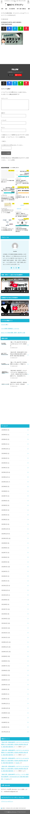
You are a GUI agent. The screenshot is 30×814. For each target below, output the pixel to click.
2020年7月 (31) (6, 665)
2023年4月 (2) (5, 510)
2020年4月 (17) (6, 680)
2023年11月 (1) (6, 477)
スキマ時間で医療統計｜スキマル (10, 328)
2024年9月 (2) (5, 453)
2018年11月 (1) (6, 703)
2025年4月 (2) (5, 439)
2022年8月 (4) (5, 547)
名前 (3, 113)
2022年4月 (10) (6, 566)
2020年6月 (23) (6, 670)
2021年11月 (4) (6, 590)
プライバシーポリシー (7, 801)
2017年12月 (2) (6, 731)
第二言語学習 (12, 8)
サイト (3, 127)
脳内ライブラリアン (12, 811)
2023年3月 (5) (5, 514)
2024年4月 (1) (5, 458)
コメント (4, 98)
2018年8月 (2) (5, 717)
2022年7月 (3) (5, 552)
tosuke (17, 762)
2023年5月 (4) (5, 505)
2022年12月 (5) (6, 529)
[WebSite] (11, 268)
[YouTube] (18, 75)
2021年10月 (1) (6, 595)
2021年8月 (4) (5, 604)
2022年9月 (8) (5, 543)
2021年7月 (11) (6, 609)
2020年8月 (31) (6, 661)
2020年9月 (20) (6, 656)
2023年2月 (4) (5, 519)
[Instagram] (16, 268)
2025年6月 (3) (5, 430)
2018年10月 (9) (6, 708)
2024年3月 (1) (5, 463)
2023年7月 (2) (5, 496)
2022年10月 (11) (6, 538)
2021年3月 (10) (6, 628)
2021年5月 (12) (6, 618)
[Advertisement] (15, 55)
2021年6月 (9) (5, 614)
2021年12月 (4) (6, 585)
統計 (6, 8)
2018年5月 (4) (5, 722)
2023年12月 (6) (6, 472)
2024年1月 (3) (5, 467)
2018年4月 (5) (5, 727)
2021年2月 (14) (6, 632)
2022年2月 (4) (5, 576)
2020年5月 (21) (6, 675)
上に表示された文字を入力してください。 (12, 145)
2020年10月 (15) (6, 651)
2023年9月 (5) (5, 486)
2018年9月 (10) (6, 713)
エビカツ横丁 (4, 324)
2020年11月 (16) (6, 647)
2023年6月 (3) (5, 500)
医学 (2, 8)
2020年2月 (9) (5, 689)
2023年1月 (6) (5, 524)
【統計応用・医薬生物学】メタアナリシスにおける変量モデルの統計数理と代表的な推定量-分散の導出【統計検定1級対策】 (15, 744)
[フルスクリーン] (27, 291)
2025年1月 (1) (5, 444)
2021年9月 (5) (5, 599)
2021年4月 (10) (6, 623)
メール (3, 120)
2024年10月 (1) (6, 448)
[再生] (3, 291)
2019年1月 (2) (5, 698)
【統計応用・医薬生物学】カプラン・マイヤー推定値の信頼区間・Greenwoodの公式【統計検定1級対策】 (15, 777)
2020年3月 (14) (6, 684)
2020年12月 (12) (6, 642)
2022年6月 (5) (5, 557)
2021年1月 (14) (6, 637)
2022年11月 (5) (6, 533)
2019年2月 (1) (5, 694)
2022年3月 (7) (5, 571)
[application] (15, 285)
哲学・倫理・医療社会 (21, 8)
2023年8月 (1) (5, 491)
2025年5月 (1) (5, 434)
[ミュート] (24, 291)
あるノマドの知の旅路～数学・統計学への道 (13, 332)
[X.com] (11, 75)
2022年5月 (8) (5, 562)
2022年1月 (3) (5, 580)
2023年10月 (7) (6, 481)
